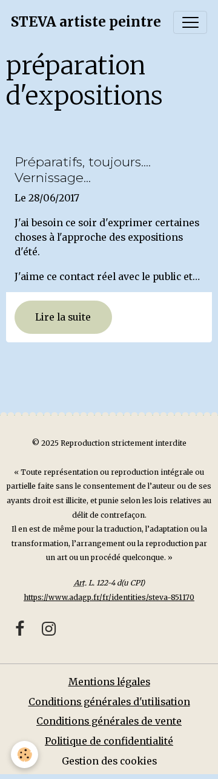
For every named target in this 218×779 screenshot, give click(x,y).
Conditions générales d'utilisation (109, 702)
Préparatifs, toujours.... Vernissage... (83, 169)
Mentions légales (109, 682)
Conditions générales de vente (109, 721)
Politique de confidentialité (109, 741)
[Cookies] (24, 754)
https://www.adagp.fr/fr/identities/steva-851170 (109, 597)
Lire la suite (63, 317)
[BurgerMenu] (190, 22)
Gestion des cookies (109, 761)
